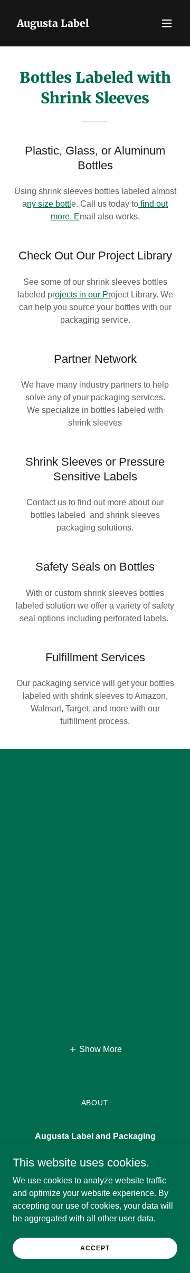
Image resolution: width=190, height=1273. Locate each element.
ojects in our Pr (83, 294)
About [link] (95, 1102)
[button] (166, 23)
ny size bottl (49, 203)
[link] (53, 24)
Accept (94, 1247)
